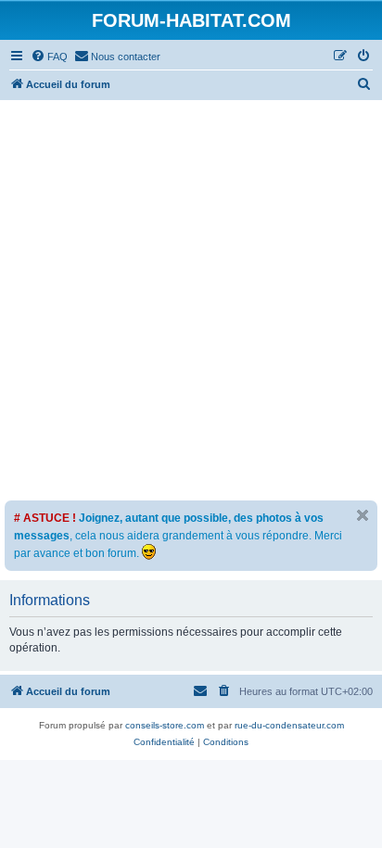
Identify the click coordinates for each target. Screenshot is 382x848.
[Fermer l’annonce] (362, 515)
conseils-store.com (164, 725)
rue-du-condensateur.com (289, 725)
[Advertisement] (191, 300)
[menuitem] (49, 56)
